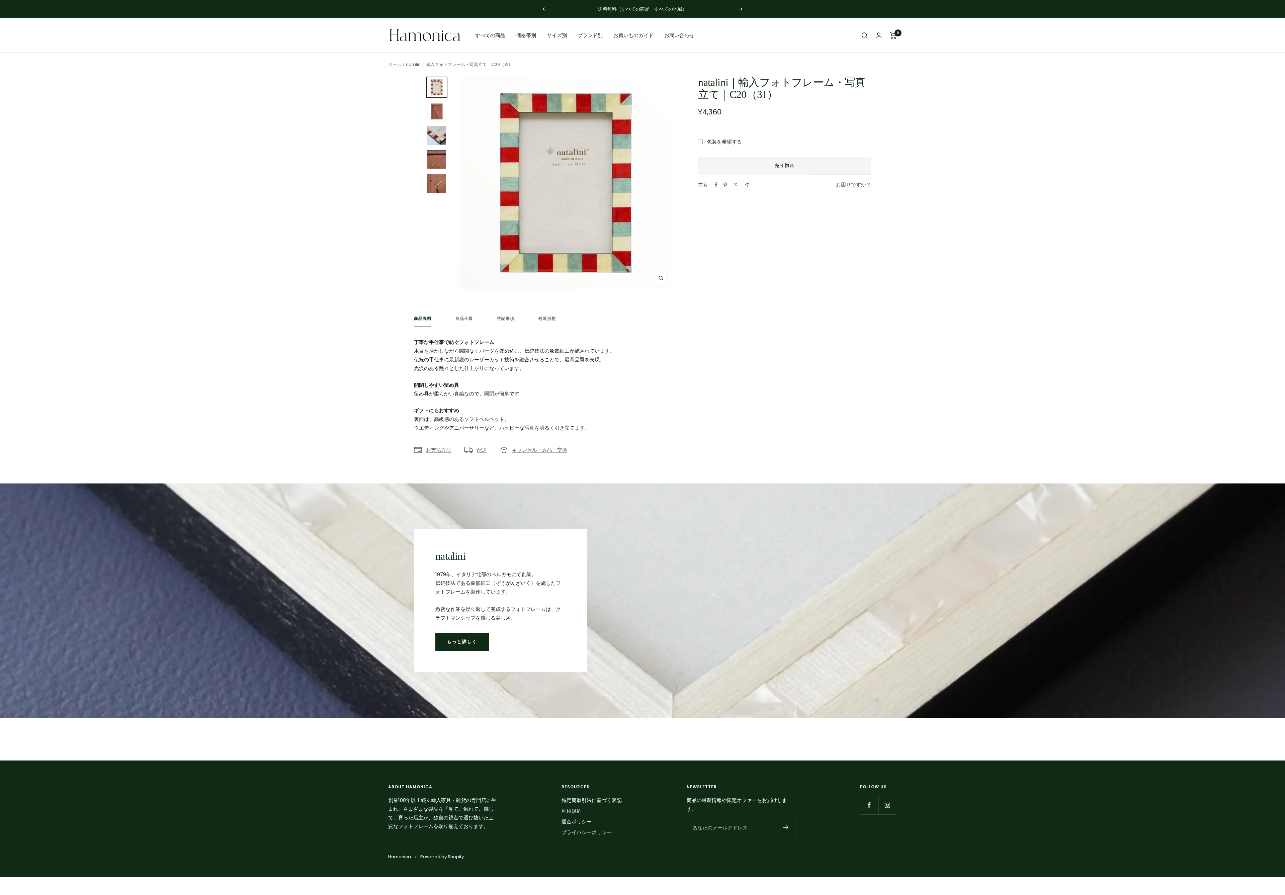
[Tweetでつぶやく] (736, 184)
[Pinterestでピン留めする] (725, 184)
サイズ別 (557, 35)
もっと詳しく (462, 641)
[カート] (893, 35)
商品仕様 (464, 318)
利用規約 (572, 810)
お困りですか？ (853, 184)
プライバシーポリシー (587, 832)
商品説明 (422, 318)
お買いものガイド (633, 35)
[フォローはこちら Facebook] (869, 805)
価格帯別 (526, 35)
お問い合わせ (679, 35)
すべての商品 (490, 35)
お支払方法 (438, 449)
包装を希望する (724, 141)
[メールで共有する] (747, 185)
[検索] (865, 35)
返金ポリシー (577, 821)
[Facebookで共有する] (716, 184)
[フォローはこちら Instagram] (887, 805)
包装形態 (547, 318)
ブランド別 (590, 35)
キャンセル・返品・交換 (539, 449)
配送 (482, 449)
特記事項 (505, 318)
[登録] (786, 827)
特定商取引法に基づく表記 (592, 800)
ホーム (394, 64)
